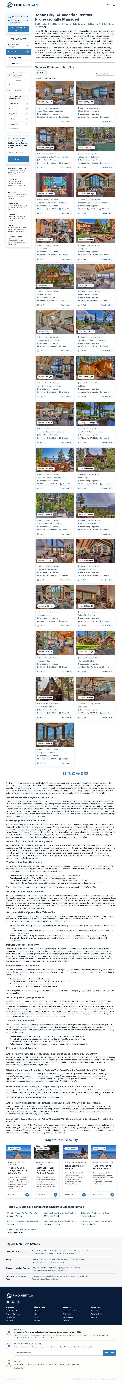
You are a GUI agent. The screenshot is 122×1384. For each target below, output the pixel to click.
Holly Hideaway (44, 294)
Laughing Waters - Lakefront (90, 432)
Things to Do (10, 1317)
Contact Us (18, 1368)
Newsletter (10, 1320)
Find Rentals (40, 24)
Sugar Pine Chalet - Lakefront (50, 111)
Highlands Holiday (86, 661)
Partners (66, 1320)
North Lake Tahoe (106, 24)
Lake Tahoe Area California (85, 24)
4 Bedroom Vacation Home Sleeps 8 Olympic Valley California (53, 1254)
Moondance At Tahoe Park (48, 340)
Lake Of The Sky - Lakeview (49, 386)
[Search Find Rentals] (108, 4)
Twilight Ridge (43, 661)
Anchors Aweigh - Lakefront (49, 523)
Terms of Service (97, 1314)
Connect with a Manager (18, 29)
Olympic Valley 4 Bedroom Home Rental (77, 1251)
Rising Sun (82, 248)
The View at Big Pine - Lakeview (92, 340)
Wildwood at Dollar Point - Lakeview (53, 157)
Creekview (42, 248)
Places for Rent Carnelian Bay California (25, 1221)
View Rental (65, 122)
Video (36, 1314)
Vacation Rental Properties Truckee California (64, 1213)
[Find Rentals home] (22, 5)
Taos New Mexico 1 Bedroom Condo (45, 1279)
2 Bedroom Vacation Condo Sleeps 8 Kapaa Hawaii (50, 1259)
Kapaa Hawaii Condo (77, 1259)
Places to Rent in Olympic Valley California (46, 1251)
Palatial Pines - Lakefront (88, 157)
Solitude (81, 386)
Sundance (82, 707)
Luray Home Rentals (39, 1268)
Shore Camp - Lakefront (88, 111)
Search (18, 159)
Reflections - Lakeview (88, 294)
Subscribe (109, 1353)
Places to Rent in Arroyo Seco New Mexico (47, 1276)
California (66, 24)
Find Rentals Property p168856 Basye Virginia (64, 1268)
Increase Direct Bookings (71, 1311)
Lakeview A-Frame (45, 707)
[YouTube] (8, 1302)
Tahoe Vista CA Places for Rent (95, 1213)
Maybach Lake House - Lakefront (92, 203)
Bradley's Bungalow (87, 569)
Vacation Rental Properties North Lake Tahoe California (69, 1221)
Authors (37, 1320)
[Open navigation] (113, 4)
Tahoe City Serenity (86, 615)
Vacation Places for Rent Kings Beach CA (25, 1213)
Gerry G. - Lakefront (46, 752)
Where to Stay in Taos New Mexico (76, 1276)
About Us (37, 1311)
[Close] (10, 85)
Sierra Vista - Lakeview (47, 569)
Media (36, 1317)
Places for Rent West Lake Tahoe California (100, 1221)
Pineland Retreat (44, 615)
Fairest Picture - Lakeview (89, 523)
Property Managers (13, 1314)
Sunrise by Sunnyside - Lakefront (51, 203)
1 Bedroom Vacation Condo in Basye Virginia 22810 (49, 1270)
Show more (12, 128)
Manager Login (68, 1317)
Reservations (95, 1311)
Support (94, 1317)
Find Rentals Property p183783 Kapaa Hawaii (48, 1262)
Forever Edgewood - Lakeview (50, 432)
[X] (18, 1302)
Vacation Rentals (12, 1311)
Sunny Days (83, 477)
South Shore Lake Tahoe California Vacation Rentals (30, 1229)
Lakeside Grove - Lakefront (49, 477)
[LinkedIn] (13, 1302)
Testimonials (67, 1314)
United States (54, 24)
